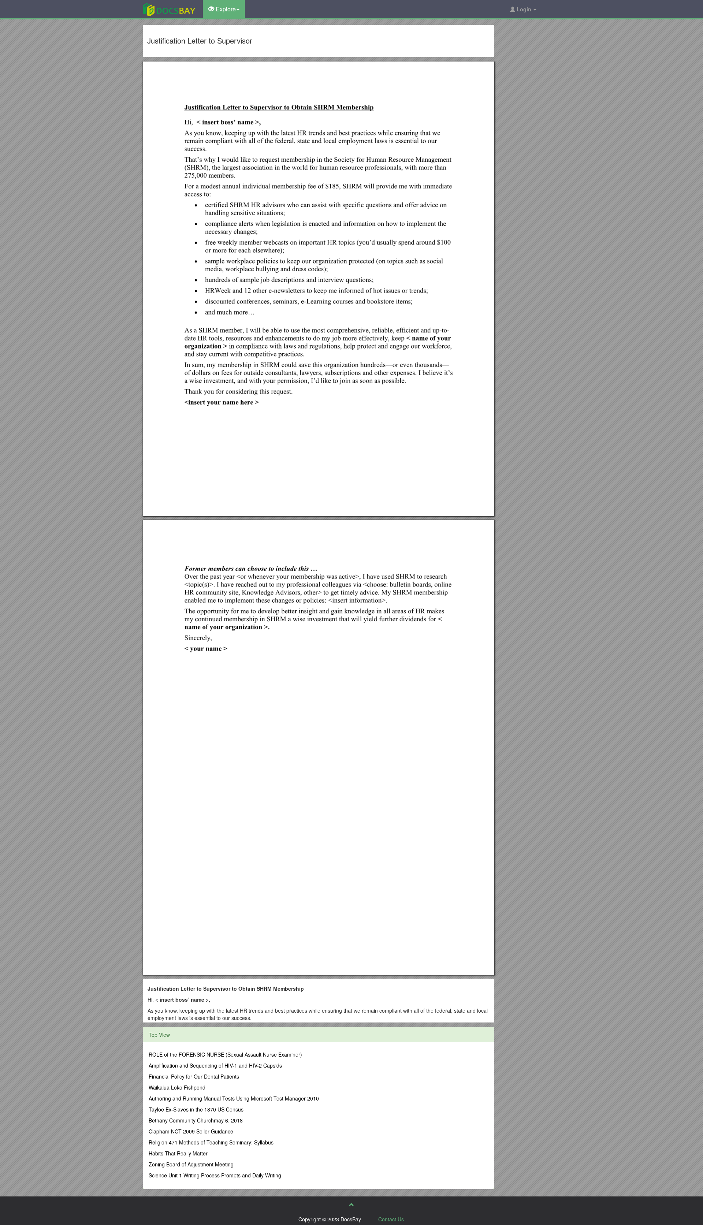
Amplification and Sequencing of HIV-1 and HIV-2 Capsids (215, 1065)
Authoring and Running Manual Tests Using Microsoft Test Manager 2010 (234, 1098)
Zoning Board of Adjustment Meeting (191, 1164)
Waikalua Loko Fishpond (177, 1087)
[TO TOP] (351, 1204)
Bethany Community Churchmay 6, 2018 (196, 1120)
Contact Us (391, 1219)
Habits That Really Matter (178, 1153)
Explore (225, 9)
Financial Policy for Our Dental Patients (194, 1076)
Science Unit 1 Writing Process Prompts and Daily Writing (215, 1175)
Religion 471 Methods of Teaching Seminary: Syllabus (211, 1142)
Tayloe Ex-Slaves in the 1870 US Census (196, 1109)
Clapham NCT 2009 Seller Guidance (191, 1131)
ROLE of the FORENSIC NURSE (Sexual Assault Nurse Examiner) (225, 1054)
